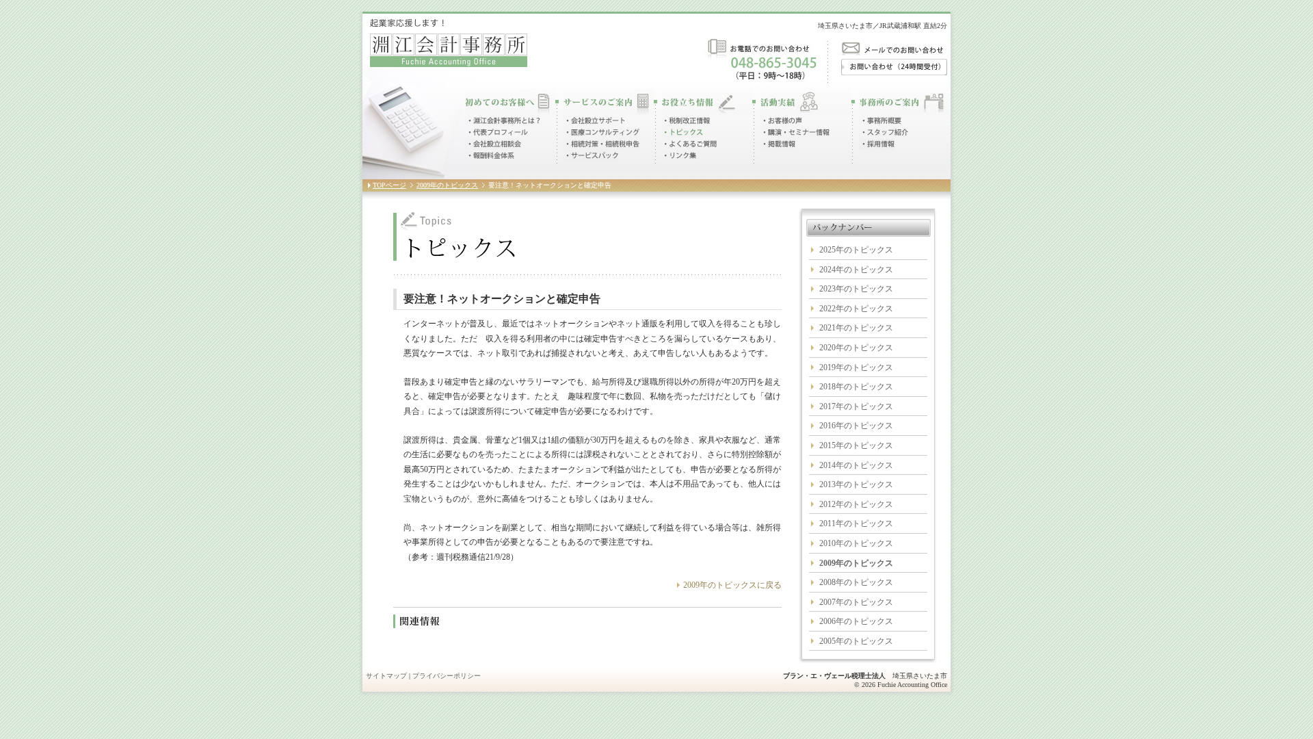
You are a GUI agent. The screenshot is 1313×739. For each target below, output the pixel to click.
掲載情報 (778, 144)
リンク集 (679, 155)
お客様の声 (781, 121)
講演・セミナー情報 (795, 132)
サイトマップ (386, 675)
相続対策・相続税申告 (601, 144)
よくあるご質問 (690, 144)
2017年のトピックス (856, 406)
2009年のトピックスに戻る (732, 585)
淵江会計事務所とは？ (502, 121)
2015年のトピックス (856, 445)
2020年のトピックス (856, 347)
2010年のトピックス (856, 543)
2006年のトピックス (856, 621)
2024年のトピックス (856, 269)
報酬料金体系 (490, 155)
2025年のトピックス (856, 250)
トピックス (682, 132)
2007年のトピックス (856, 602)
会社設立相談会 (493, 144)
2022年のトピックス (856, 308)
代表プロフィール (497, 132)
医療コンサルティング (601, 132)
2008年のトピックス (856, 582)
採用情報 (876, 144)
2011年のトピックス (856, 523)
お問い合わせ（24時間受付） (894, 67)
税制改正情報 (686, 121)
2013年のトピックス (856, 484)
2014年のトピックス (856, 465)
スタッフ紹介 (883, 132)
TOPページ (389, 185)
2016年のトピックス (856, 425)
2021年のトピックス (856, 328)
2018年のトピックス (856, 386)
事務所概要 (880, 121)
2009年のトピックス (447, 185)
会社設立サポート (594, 121)
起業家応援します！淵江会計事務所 (448, 42)
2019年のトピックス (856, 367)
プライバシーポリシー (446, 675)
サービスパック (590, 155)
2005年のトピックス (856, 641)
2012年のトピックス (856, 504)
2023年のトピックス (856, 289)
